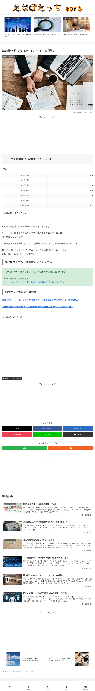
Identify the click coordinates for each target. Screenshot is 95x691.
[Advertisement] (47, 135)
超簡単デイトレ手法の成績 (12, 378)
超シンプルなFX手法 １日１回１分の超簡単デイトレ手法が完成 (34, 282)
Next (93, 28)
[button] (78, 434)
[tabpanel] (18, 28)
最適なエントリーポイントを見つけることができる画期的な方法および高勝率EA (40, 300)
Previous (2, 28)
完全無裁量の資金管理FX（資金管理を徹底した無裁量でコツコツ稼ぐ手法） (37, 307)
